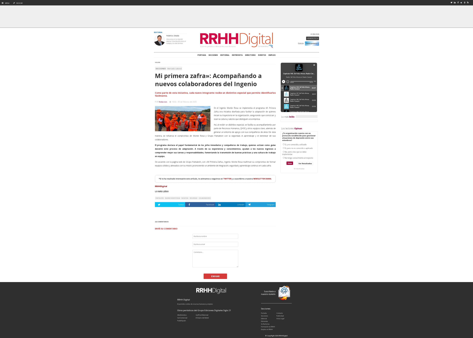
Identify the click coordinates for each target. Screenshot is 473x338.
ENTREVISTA (237, 55)
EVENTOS (262, 55)
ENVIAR (215, 276)
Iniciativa (184, 198)
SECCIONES (213, 55)
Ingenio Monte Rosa (172, 198)
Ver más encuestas (299, 169)
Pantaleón (160, 198)
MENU (6, 3)
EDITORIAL (224, 55)
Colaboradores (205, 198)
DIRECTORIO (250, 55)
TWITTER (227, 179)
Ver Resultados (305, 163)
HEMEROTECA (312, 38)
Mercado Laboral (174, 68)
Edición (301, 43)
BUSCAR (18, 3)
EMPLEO (272, 55)
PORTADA (202, 55)
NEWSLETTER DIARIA (262, 179)
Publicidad (280, 316)
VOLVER (157, 62)
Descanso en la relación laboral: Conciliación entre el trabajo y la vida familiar (176, 41)
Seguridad (193, 198)
